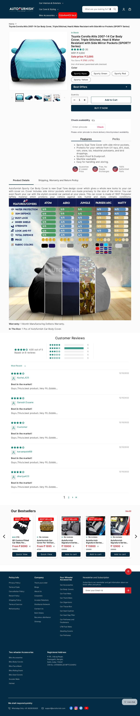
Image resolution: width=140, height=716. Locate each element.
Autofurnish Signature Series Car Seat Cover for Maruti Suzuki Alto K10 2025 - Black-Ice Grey (119, 541)
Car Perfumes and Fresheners (67, 620)
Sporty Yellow (81, 79)
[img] (17, 373)
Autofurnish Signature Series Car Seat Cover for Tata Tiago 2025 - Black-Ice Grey (70, 541)
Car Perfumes (65, 635)
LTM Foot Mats (66, 627)
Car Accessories (66, 585)
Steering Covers (66, 631)
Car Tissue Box (66, 606)
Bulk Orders (39, 613)
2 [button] (68, 497)
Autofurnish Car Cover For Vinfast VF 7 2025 (45, 541)
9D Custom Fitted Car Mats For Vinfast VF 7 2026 (20, 541)
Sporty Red (120, 73)
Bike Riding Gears (16, 670)
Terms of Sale (14, 587)
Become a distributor (42, 617)
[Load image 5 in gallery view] (57, 98)
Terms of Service (15, 604)
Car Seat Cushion (67, 611)
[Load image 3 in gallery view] (38, 98)
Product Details (21, 180)
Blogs (36, 587)
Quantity (75, 94)
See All (128, 511)
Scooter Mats (14, 679)
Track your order (40, 583)
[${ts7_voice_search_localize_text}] (110, 9)
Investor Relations (41, 600)
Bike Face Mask (15, 666)
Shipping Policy (15, 600)
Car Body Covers (66, 589)
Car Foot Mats (65, 594)
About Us (38, 591)
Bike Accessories (15, 658)
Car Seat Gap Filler (67, 615)
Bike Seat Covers (16, 675)
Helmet (11, 683)
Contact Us (38, 609)
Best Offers (80, 86)
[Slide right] (65, 98)
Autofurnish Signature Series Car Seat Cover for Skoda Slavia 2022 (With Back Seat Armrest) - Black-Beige (95, 541)
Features (86, 139)
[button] (51, 3)
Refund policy (14, 609)
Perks (116, 139)
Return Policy (14, 596)
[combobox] (100, 9)
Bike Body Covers (16, 662)
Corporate (38, 596)
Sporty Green (100, 73)
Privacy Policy (14, 583)
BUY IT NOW (101, 108)
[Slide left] (12, 98)
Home (11, 24)
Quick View (21, 554)
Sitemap (37, 621)
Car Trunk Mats (66, 598)
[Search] (115, 9)
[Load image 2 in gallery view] (29, 98)
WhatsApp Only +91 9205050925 (25, 708)
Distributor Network (42, 604)
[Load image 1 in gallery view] (20, 98)
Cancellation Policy (16, 591)
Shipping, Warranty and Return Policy (58, 180)
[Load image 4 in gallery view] (48, 98)
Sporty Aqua (80, 73)
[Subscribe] (128, 590)
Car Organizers (66, 602)
